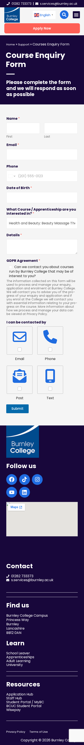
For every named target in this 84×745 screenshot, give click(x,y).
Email (12, 145)
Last (47, 136)
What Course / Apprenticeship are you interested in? (41, 211)
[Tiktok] (24, 479)
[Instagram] (37, 479)
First (9, 136)
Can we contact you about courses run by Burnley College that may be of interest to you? (41, 271)
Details (14, 235)
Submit (17, 408)
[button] (44, 15)
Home (10, 44)
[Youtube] (11, 492)
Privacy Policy (15, 732)
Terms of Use (39, 732)
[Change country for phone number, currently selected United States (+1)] (11, 176)
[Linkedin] (24, 492)
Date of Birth (19, 188)
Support (23, 44)
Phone (12, 166)
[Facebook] (11, 479)
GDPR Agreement (23, 261)
